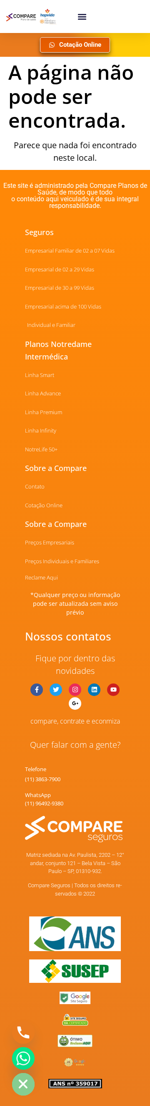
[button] (82, 16)
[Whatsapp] (23, 1058)
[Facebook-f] (36, 689)
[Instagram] (75, 689)
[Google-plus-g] (75, 703)
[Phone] (23, 1032)
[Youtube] (113, 689)
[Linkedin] (94, 689)
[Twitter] (56, 689)
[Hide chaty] (23, 1084)
